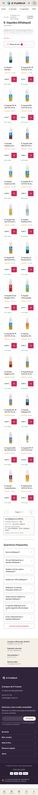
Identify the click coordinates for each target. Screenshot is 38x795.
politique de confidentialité (12, 724)
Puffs (34, 9)
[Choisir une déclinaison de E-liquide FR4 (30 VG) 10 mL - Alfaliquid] (31, 117)
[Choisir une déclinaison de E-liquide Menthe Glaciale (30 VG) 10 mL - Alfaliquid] (14, 79)
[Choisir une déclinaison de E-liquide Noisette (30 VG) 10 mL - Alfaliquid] (31, 345)
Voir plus (6, 38)
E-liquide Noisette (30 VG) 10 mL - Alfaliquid (26, 335)
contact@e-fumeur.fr (10, 698)
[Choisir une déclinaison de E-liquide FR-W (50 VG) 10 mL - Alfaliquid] (14, 421)
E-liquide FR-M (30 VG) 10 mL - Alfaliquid (10, 106)
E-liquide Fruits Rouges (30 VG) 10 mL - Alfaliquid (10, 297)
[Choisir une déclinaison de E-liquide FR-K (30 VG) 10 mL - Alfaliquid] (31, 193)
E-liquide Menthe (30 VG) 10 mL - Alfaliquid (27, 221)
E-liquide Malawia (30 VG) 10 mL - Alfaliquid (9, 145)
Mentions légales (8, 748)
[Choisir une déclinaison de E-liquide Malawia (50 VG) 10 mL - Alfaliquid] (31, 421)
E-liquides (13, 9)
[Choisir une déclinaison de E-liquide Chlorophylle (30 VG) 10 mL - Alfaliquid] (31, 307)
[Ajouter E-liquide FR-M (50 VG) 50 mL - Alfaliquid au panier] (31, 459)
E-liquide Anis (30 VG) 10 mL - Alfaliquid (27, 487)
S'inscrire (29, 718)
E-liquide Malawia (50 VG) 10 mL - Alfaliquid (26, 411)
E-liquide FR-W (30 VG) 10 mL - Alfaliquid (27, 68)
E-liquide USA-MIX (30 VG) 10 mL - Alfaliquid (27, 145)
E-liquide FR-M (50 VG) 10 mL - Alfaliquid (10, 335)
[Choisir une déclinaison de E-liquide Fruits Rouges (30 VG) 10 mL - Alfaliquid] (14, 307)
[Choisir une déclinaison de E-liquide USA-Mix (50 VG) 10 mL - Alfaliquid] (14, 459)
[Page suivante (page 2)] (31, 512)
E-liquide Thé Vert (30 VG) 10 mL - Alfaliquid (10, 221)
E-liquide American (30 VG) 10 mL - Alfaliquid (9, 183)
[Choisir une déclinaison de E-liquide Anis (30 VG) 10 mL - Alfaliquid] (31, 498)
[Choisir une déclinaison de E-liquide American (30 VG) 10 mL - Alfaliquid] (14, 193)
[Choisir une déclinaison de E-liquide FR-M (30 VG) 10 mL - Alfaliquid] (14, 117)
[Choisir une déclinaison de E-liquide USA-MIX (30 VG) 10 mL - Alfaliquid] (31, 155)
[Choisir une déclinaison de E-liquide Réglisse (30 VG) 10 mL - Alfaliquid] (14, 383)
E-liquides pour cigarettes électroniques (15, 17)
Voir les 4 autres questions (19, 626)
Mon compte (7, 737)
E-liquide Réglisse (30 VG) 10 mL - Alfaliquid (9, 373)
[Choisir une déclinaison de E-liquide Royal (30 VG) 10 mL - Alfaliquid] (31, 383)
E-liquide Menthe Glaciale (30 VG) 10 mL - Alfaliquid (9, 68)
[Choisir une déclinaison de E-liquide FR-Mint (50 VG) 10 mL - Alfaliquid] (14, 269)
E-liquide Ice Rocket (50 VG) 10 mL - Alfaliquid (27, 259)
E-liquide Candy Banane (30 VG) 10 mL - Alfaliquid (10, 487)
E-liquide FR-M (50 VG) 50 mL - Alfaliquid (27, 449)
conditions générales (28, 722)
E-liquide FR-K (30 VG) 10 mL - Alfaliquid (27, 183)
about (4, 754)
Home (3, 9)
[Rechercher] (3, 3)
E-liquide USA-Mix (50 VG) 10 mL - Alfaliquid (10, 449)
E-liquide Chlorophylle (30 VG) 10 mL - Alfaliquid (27, 297)
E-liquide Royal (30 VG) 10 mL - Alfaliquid (27, 373)
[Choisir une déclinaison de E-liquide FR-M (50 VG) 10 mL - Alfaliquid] (14, 345)
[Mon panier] (34, 3)
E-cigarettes (24, 9)
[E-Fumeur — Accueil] (16, 3)
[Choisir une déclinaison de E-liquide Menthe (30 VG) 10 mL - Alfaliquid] (31, 231)
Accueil (6, 17)
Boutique (5, 732)
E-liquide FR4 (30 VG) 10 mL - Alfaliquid (27, 106)
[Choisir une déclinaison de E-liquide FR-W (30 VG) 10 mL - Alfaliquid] (31, 79)
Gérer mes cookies (19, 769)
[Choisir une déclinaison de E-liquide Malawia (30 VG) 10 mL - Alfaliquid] (14, 155)
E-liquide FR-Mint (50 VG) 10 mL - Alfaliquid (10, 259)
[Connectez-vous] (29, 3)
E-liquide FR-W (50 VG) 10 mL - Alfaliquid (10, 411)
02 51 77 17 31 (7, 695)
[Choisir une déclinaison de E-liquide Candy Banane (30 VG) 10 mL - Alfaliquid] (14, 498)
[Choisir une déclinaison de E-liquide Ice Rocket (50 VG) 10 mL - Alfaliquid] (31, 269)
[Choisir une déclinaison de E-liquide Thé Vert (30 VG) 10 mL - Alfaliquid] (14, 231)
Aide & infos (6, 743)
